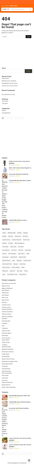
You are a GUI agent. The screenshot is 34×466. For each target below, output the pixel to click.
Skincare (4, 302)
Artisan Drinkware (7, 309)
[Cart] (29, 460)
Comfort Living (6, 305)
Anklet (4, 232)
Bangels (19, 232)
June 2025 (5, 101)
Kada (27, 253)
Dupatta (4, 243)
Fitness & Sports (6, 333)
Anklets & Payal (6, 346)
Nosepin (16, 264)
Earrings (10, 243)
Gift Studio (5, 335)
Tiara (3, 274)
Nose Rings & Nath (7, 364)
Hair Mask (28, 250)
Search (4, 68)
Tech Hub (4, 380)
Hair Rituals (5, 295)
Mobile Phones (6, 260)
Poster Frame (6, 267)
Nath (13, 260)
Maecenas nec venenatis (9, 81)
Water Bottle (22, 274)
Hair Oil (4, 253)
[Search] (30, 9)
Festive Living (6, 330)
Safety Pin (5, 271)
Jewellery (4, 345)
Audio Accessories (7, 382)
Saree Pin (12, 271)
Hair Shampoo (12, 253)
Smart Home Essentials (8, 387)
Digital (4, 110)
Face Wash (5, 246)
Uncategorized (6, 113)
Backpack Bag (11, 232)
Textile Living (5, 342)
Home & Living (6, 338)
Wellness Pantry (6, 314)
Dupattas (4, 318)
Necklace (19, 260)
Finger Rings (5, 354)
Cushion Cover (6, 239)
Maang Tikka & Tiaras (8, 359)
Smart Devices (6, 384)
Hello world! (5, 78)
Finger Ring (13, 246)
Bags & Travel (6, 286)
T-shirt (26, 271)
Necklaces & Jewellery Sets (9, 361)
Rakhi (23, 267)
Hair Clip (20, 250)
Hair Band (21, 246)
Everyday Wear (6, 321)
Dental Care (5, 292)
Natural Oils (5, 300)
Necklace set (27, 260)
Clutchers (25, 236)
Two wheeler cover (12, 274)
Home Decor (21, 253)
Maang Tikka (22, 257)
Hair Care (14, 250)
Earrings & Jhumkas (8, 351)
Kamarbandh (13, 257)
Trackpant (5, 328)
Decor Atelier (5, 340)
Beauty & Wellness (7, 288)
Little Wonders (6, 368)
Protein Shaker (16, 267)
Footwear (4, 323)
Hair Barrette (6, 250)
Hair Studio (5, 375)
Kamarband (5, 257)
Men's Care (5, 297)
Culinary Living (6, 307)
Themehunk (23, 463)
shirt (3, 326)
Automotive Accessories (9, 283)
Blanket (4, 236)
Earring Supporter (19, 243)
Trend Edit (5, 378)
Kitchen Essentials (7, 311)
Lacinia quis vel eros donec (10, 85)
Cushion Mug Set (16, 239)
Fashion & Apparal (7, 316)
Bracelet (10, 236)
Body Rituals (5, 290)
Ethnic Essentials (7, 373)
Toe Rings (4, 366)
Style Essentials (6, 371)
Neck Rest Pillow (7, 264)
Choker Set (18, 236)
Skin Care (19, 271)
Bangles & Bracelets (7, 349)
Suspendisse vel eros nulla (9, 83)
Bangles (25, 232)
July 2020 (5, 103)
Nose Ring (22, 264)
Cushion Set (26, 239)
